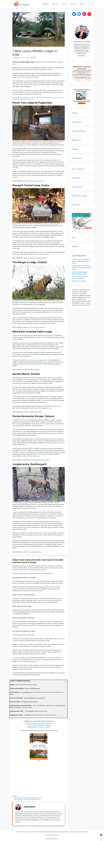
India (15, 796)
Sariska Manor (46, 379)
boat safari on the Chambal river (37, 360)
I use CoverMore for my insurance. (34, 698)
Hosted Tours (55, 4)
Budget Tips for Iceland (79, 281)
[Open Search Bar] (90, 4)
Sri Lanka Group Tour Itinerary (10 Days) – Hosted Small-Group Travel (81, 267)
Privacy (57, 835)
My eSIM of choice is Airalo (29, 701)
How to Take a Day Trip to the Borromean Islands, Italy (28, 797)
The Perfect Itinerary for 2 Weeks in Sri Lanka (38, 723)
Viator (57, 705)
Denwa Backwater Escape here (39, 460)
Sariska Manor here (36, 412)
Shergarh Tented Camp (50, 223)
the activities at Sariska (33, 398)
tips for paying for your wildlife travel (26, 573)
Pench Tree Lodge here (37, 181)
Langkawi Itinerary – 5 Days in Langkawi (39, 727)
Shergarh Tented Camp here (38, 258)
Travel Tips (64, 4)
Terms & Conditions (50, 835)
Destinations (46, 4)
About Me (82, 4)
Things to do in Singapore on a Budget (38, 725)
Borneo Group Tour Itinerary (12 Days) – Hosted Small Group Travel (81, 261)
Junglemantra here (35, 552)
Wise (28, 715)
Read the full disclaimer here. (27, 99)
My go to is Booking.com (32, 688)
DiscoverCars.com (26, 692)
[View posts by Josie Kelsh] (39, 813)
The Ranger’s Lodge (47, 310)
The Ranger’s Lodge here (37, 327)
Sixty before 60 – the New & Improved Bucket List (27, 799)
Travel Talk (72, 4)
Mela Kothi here (34, 369)
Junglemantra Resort (21, 502)
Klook (18, 707)
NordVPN (30, 711)
